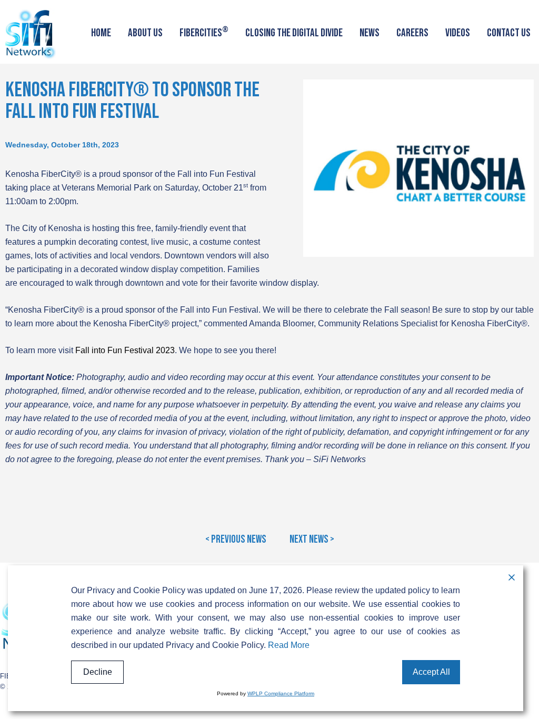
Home (101, 32)
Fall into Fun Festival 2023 (125, 350)
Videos (457, 32)
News (370, 32)
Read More (289, 645)
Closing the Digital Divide (294, 32)
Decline (97, 671)
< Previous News (235, 539)
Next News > (312, 539)
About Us (145, 32)
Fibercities (203, 32)
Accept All (431, 671)
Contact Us (509, 32)
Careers (412, 32)
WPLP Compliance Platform (280, 693)
